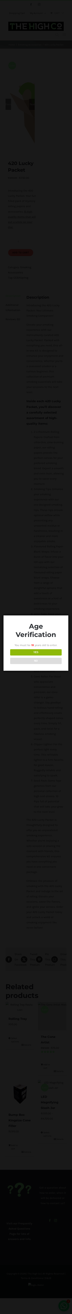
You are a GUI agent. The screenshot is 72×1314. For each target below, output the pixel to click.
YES (35, 652)
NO (36, 660)
